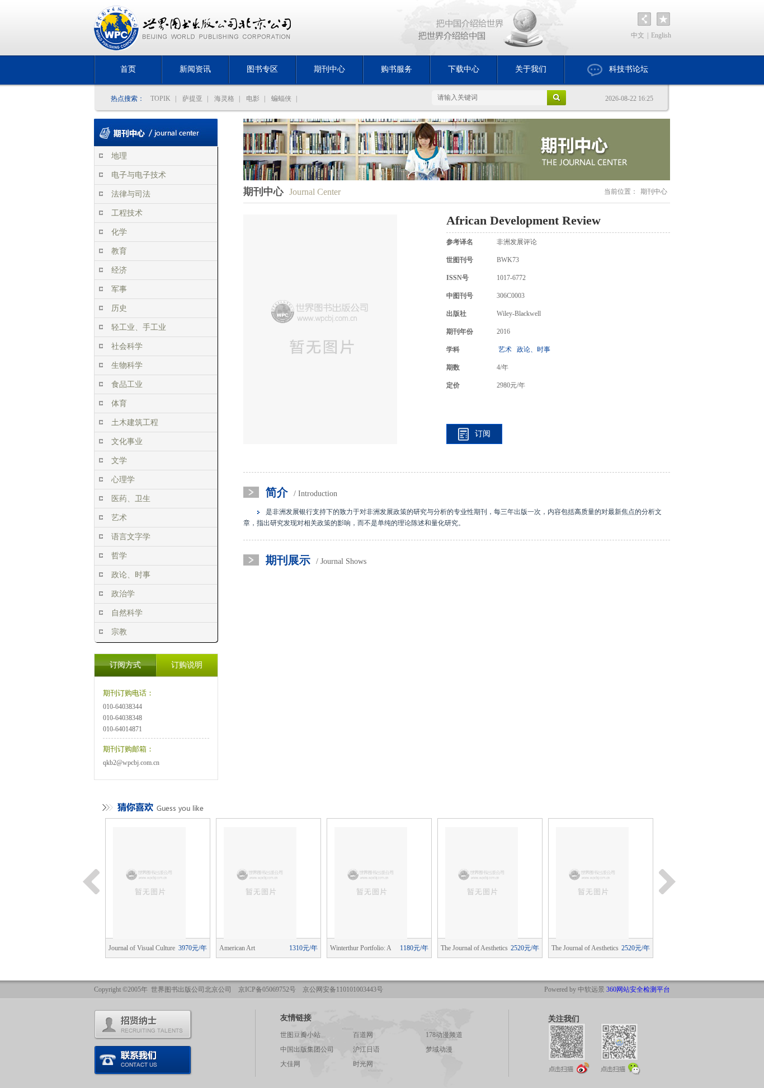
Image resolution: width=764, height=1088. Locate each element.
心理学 (123, 479)
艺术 (119, 517)
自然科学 (127, 613)
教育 (119, 251)
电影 (253, 98)
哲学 (119, 556)
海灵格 (224, 98)
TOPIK (160, 98)
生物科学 (127, 365)
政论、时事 (130, 575)
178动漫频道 (444, 1035)
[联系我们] (143, 1060)
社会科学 (127, 346)
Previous (91, 881)
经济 (119, 270)
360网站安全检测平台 (638, 989)
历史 (119, 308)
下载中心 (463, 69)
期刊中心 (329, 69)
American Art (268, 948)
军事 (119, 289)
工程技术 (127, 213)
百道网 (363, 1035)
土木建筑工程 (134, 422)
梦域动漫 (439, 1049)
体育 (119, 403)
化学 (119, 232)
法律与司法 (130, 194)
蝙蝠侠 (281, 98)
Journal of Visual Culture (158, 948)
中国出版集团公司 (307, 1049)
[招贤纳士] (143, 1025)
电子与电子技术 (138, 175)
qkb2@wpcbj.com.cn (131, 763)
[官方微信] (621, 1048)
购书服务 (396, 69)
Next (667, 881)
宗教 (119, 632)
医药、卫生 (130, 498)
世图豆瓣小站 (300, 1035)
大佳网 (290, 1064)
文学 (119, 460)
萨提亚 (192, 98)
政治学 (123, 594)
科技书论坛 (628, 69)
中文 (637, 35)
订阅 (483, 433)
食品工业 (127, 384)
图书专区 (262, 69)
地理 (119, 156)
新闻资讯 (195, 69)
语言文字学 (130, 537)
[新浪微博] (568, 1048)
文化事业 (127, 441)
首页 (128, 69)
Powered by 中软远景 (574, 989)
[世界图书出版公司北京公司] (193, 27)
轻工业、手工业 (138, 327)
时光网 (363, 1064)
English (661, 35)
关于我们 (530, 69)
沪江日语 (366, 1049)
